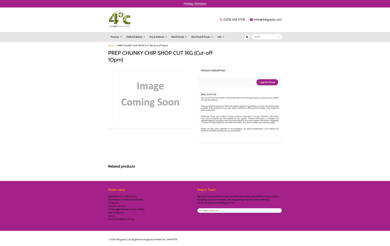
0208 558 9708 (234, 19)
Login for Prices (267, 82)
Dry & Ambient (157, 36)
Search (111, 215)
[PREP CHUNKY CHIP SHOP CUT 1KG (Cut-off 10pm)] (150, 97)
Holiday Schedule (195, 3)
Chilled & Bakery (134, 36)
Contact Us (113, 202)
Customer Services (117, 206)
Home (111, 45)
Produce (115, 36)
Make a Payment (116, 212)
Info (220, 36)
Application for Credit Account (122, 196)
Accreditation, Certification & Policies (125, 199)
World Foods (177, 36)
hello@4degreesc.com (268, 19)
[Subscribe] (278, 210)
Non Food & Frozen (200, 36)
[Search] (279, 36)
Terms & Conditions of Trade (121, 219)
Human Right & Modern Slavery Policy (126, 209)
